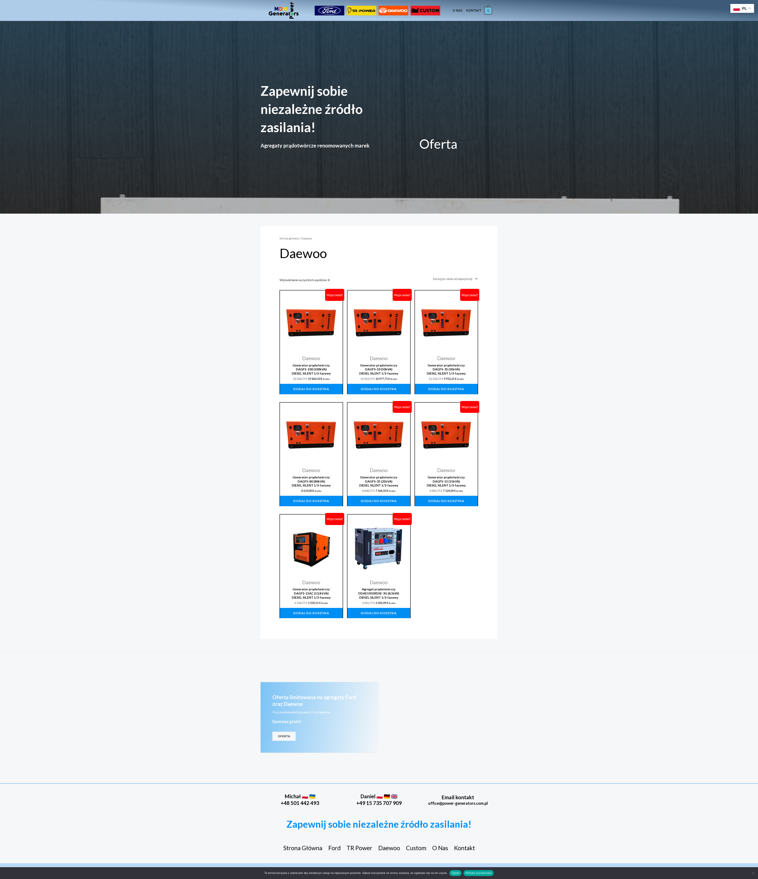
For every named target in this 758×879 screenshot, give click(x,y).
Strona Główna (302, 847)
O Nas (440, 847)
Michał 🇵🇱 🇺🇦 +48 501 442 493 (300, 799)
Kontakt (473, 10)
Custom (416, 847)
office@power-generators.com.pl (458, 803)
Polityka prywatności (478, 872)
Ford (334, 847)
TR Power (359, 847)
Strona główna (289, 238)
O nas (457, 10)
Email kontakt (458, 797)
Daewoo (389, 847)
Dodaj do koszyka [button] (311, 389)
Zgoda (455, 872)
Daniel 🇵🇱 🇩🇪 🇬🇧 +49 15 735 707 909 (379, 799)
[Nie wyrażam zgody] (753, 873)
